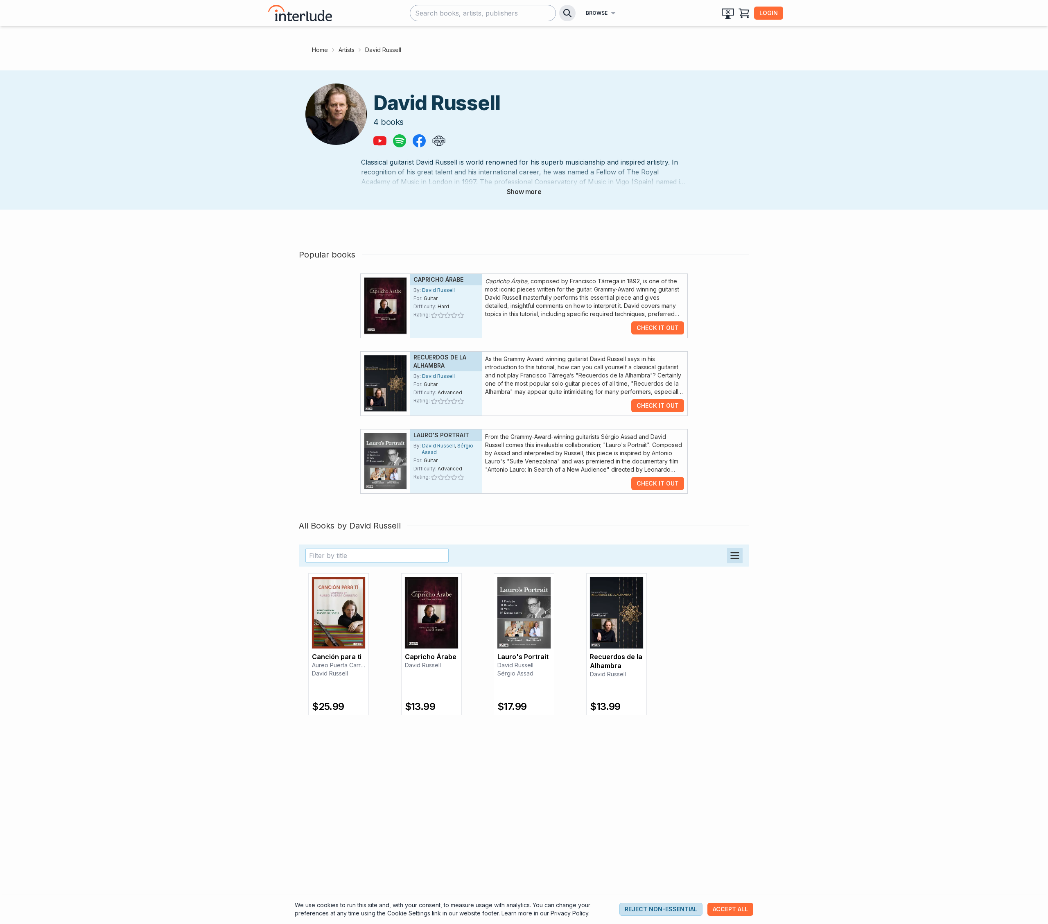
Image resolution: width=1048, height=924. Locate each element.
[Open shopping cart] (744, 13)
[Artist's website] (438, 140)
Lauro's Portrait (441, 435)
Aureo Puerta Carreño (341, 665)
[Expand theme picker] (727, 13)
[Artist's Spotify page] (399, 140)
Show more (524, 192)
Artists (347, 49)
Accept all (730, 909)
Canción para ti (336, 657)
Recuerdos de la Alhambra (616, 661)
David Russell (438, 290)
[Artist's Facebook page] (419, 140)
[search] (567, 13)
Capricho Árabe (438, 279)
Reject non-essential (661, 909)
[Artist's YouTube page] (379, 140)
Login (768, 12)
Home (320, 49)
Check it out (658, 327)
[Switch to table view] (735, 555)
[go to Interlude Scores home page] (300, 13)
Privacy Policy (569, 913)
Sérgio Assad (515, 673)
